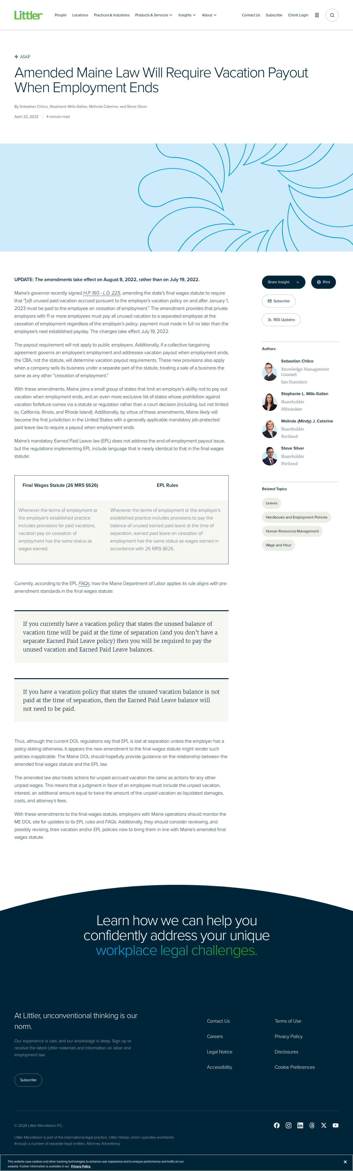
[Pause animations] (317, 15)
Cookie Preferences (295, 1067)
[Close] (345, 1162)
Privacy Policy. (81, 1166)
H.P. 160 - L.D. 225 (101, 292)
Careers (215, 1036)
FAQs (84, 583)
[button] (277, 1125)
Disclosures (286, 1051)
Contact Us (218, 1021)
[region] (176, 1162)
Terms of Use (288, 1021)
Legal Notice (219, 1051)
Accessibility (219, 1067)
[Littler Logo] (28, 15)
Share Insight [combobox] (278, 282)
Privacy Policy (289, 1036)
